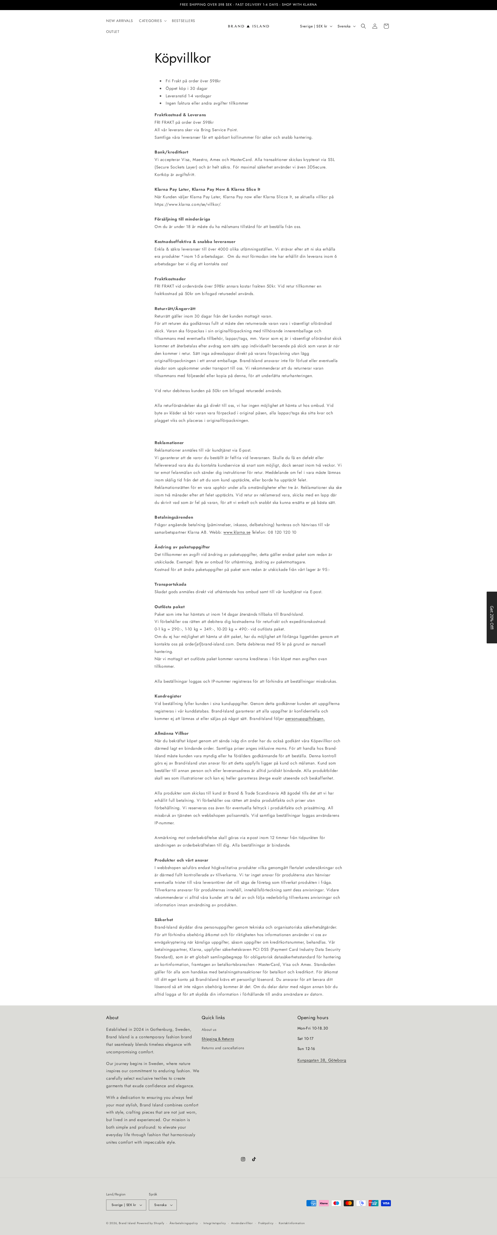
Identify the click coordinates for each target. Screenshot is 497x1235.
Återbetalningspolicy (184, 1223)
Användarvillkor (242, 1223)
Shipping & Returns (218, 1038)
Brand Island (127, 1223)
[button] (152, 20)
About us (209, 1029)
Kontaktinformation (292, 1223)
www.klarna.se (236, 532)
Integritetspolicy (214, 1223)
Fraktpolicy (266, 1223)
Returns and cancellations (223, 1047)
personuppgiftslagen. (305, 719)
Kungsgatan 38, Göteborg (321, 1060)
